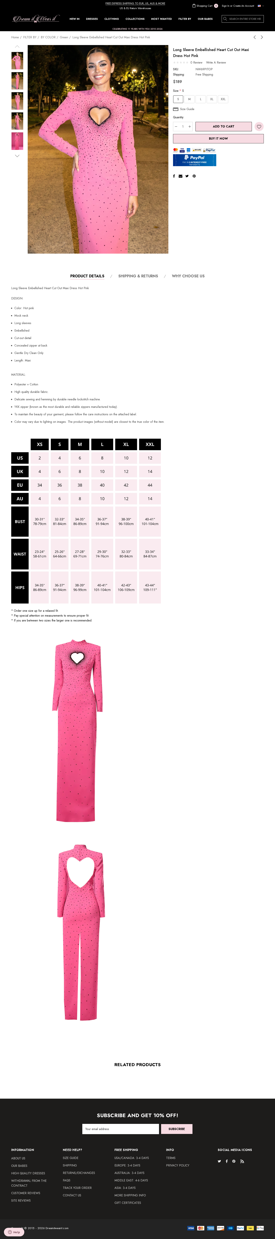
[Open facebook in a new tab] (226, 1161)
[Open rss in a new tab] (243, 1161)
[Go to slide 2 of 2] (17, 156)
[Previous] (255, 37)
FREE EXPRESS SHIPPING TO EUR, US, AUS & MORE (135, 3)
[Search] (225, 19)
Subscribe (177, 1129)
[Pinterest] (194, 176)
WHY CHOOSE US (188, 276)
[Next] (261, 37)
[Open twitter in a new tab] (220, 1161)
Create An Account (243, 6)
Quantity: (178, 117)
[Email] (180, 176)
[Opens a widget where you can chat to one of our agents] (14, 1232)
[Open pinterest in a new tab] (234, 1161)
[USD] (260, 6)
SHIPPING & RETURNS (138, 276)
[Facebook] (174, 176)
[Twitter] (187, 176)
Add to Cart (223, 126)
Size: (178, 91)
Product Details (87, 276)
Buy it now (218, 138)
